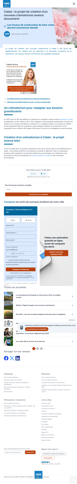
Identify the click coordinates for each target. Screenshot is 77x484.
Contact (44, 411)
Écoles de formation (48, 437)
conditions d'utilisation (23, 277)
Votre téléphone (16, 250)
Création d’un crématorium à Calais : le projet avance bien (28, 102)
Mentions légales (47, 419)
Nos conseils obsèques (11, 377)
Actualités (45, 421)
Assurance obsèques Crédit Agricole (15, 415)
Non (44, 174)
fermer (73, 320)
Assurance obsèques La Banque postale (16, 410)
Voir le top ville (46, 403)
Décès (13, 220)
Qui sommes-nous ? (48, 406)
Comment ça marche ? (48, 408)
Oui (34, 174)
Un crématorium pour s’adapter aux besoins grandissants (28, 99)
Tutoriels (44, 429)
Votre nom (14, 225)
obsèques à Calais (66, 119)
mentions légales (22, 283)
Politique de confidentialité (50, 416)
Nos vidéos (45, 424)
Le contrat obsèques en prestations (15, 413)
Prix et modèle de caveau (49, 380)
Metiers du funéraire (48, 435)
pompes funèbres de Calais (41, 155)
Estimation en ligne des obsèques (54, 453)
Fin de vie (28, 220)
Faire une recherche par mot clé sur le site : (17, 449)
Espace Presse (46, 440)
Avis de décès (8, 391)
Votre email (15, 240)
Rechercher (31, 452)
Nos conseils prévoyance (11, 403)
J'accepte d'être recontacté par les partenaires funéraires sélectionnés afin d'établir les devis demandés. (20, 262)
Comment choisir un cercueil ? (13, 380)
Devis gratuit (48, 458)
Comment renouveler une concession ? (53, 382)
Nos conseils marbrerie (48, 377)
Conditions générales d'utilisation (52, 414)
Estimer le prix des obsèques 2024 (56, 253)
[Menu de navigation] (74, 4)
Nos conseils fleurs (47, 427)
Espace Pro (45, 432)
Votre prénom (16, 233)
